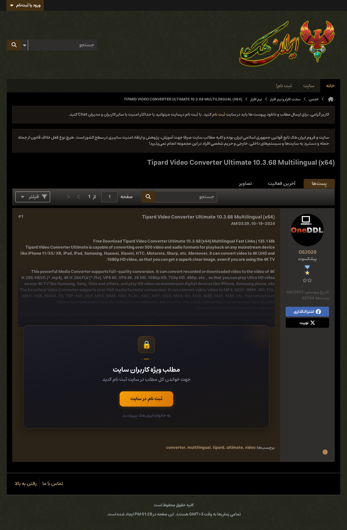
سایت (308, 86)
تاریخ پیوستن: (316, 292)
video (250, 447)
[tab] (319, 184)
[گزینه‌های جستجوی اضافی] (24, 45)
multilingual (199, 447)
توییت (304, 323)
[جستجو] (14, 45)
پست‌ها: (322, 298)
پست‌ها (319, 184)
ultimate (234, 447)
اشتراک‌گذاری (304, 311)
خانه (330, 86)
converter (175, 447)
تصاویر (245, 184)
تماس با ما (52, 484)
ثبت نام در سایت (146, 399)
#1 (20, 217)
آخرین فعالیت (281, 184)
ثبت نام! (284, 86)
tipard (218, 447)
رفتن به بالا (26, 484)
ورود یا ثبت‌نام (28, 5)
